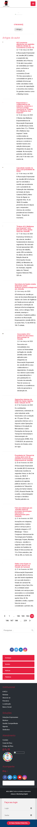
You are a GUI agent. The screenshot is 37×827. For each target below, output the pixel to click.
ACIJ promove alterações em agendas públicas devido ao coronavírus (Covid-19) (25, 45)
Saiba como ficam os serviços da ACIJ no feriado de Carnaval (23, 565)
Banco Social (7, 707)
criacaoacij (18, 24)
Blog (5, 771)
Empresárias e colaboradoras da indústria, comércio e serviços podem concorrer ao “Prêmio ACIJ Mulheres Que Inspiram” (24, 108)
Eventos (7, 664)
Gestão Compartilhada (10, 723)
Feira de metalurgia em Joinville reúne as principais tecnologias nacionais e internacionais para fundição (23, 512)
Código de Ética (8, 746)
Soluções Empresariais (10, 717)
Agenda (5, 726)
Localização (7, 704)
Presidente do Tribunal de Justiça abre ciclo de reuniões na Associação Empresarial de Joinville (24, 457)
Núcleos (5, 720)
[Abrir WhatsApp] (32, 822)
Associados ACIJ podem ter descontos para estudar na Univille (25, 336)
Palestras (8, 677)
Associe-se (6, 698)
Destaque (8, 658)
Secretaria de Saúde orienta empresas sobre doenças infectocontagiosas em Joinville (26, 286)
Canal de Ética (7, 743)
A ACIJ (5, 692)
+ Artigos (18, 29)
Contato (5, 740)
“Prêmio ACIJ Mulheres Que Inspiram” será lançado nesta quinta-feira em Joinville (25, 229)
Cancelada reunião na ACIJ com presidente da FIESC (25, 169)
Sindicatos (6, 730)
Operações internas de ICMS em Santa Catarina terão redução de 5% (24, 401)
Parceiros (6, 701)
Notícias (7, 670)
